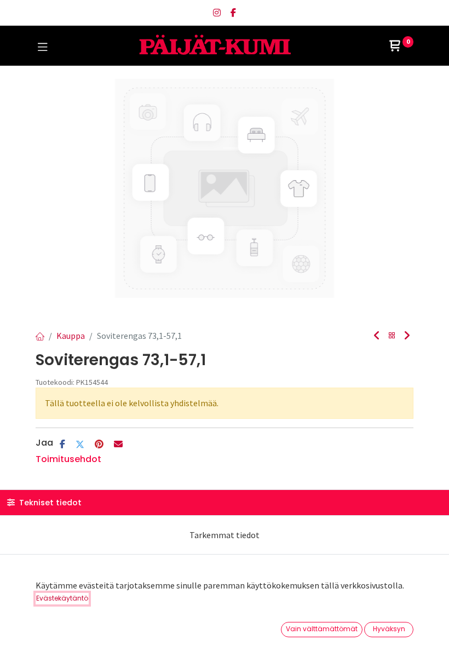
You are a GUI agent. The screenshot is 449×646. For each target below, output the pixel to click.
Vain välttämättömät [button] (322, 628)
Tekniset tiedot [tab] (49, 502)
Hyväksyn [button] (389, 628)
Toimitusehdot (68, 459)
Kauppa (70, 335)
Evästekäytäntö (62, 598)
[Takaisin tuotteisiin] (392, 336)
